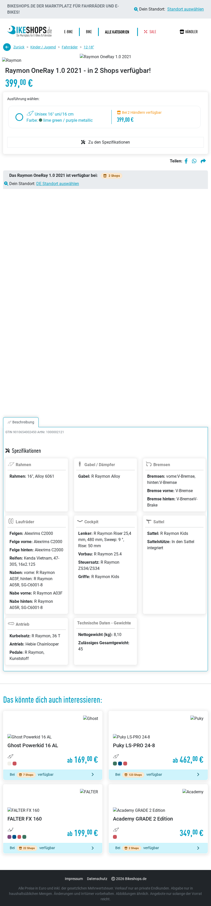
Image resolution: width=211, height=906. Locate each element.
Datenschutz (97, 879)
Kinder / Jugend (43, 47)
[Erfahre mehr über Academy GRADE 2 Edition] (158, 814)
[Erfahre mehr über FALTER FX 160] (52, 814)
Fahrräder (70, 47)
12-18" (89, 47)
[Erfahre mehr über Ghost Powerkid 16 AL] (52, 740)
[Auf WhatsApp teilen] (194, 161)
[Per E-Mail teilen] (203, 161)
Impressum (74, 879)
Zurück (18, 47)
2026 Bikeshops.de (131, 879)
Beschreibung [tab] (23, 422)
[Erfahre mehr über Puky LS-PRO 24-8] (158, 740)
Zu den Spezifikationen (108, 142)
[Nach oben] (197, 891)
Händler (191, 31)
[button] (118, 32)
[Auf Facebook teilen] (186, 161)
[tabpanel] (105, 555)
